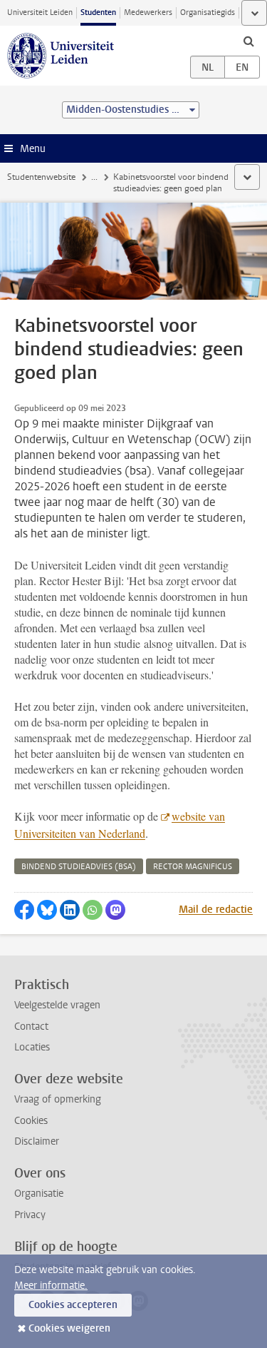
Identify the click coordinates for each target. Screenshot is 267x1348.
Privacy (30, 1215)
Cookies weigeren (69, 1328)
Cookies (31, 1120)
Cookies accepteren (72, 1305)
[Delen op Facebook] (24, 910)
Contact (31, 1026)
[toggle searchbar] (248, 40)
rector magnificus (192, 866)
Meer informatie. (51, 1285)
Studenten (98, 12)
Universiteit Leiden (40, 12)
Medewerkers (148, 12)
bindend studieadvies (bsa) (78, 866)
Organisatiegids (207, 12)
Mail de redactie (216, 909)
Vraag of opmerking (57, 1099)
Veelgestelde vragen (57, 1005)
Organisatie (38, 1193)
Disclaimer (36, 1141)
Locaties (32, 1047)
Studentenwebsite (41, 177)
